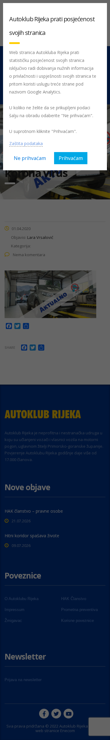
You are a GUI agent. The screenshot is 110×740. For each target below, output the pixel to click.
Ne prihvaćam (30, 158)
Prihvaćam (71, 158)
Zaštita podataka (26, 143)
